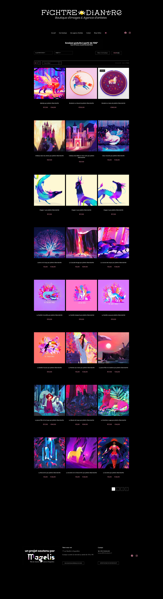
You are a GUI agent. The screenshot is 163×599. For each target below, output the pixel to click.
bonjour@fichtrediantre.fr (105, 553)
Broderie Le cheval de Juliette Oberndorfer (81, 103)
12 (122, 63)
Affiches (42, 101)
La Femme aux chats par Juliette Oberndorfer (81, 367)
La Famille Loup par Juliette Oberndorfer (113, 315)
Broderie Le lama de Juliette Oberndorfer (113, 103)
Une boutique (63, 33)
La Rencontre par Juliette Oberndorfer (49, 472)
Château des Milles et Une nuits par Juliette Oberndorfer (81, 156)
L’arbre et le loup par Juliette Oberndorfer (49, 262)
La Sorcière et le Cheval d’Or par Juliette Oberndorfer (81, 472)
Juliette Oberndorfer (54, 101)
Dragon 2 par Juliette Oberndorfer (81, 210)
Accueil (53, 33)
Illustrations (39, 52)
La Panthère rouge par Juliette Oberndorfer (113, 420)
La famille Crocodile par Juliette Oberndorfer (49, 315)
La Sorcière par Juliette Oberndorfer (113, 472)
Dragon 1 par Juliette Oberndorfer (49, 210)
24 (124, 63)
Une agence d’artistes (76, 33)
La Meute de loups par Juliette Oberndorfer (81, 420)
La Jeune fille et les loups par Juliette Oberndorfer (49, 420)
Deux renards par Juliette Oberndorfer (113, 155)
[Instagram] (137, 556)
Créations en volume (78, 101)
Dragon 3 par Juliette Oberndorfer (113, 210)
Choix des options (49, 113)
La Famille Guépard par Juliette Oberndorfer (81, 315)
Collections (70, 101)
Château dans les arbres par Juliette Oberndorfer (49, 155)
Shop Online (97, 33)
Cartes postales (44, 153)
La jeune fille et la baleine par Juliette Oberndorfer (113, 367)
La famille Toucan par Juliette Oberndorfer (49, 367)
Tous (127, 63)
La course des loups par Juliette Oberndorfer (113, 262)
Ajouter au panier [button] (81, 113)
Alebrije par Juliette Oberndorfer (49, 103)
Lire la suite (113, 113)
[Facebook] (132, 556)
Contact (88, 33)
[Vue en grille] (35, 63)
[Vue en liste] (39, 63)
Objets (58, 52)
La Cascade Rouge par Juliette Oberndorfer (81, 262)
